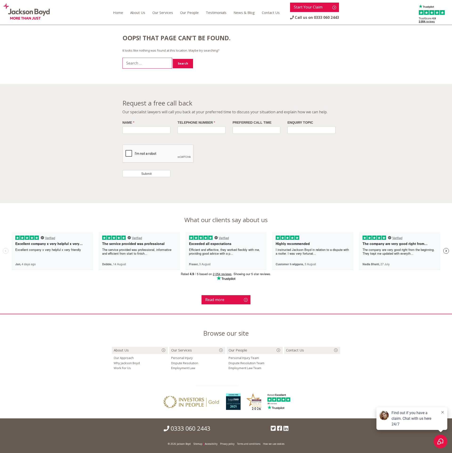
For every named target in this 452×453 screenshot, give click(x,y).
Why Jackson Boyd (127, 363)
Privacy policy (227, 443)
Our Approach (124, 358)
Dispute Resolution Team (246, 363)
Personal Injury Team (244, 358)
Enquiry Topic (300, 122)
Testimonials (216, 12)
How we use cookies (273, 443)
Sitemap (197, 443)
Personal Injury (182, 358)
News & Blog (244, 12)
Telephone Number (196, 122)
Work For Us (122, 368)
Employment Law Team (245, 368)
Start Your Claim (308, 7)
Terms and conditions (248, 443)
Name (128, 122)
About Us (137, 12)
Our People (189, 12)
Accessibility (211, 443)
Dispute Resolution (184, 363)
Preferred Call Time (252, 122)
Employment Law (183, 368)
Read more (214, 299)
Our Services (162, 12)
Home (118, 12)
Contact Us (271, 12)
